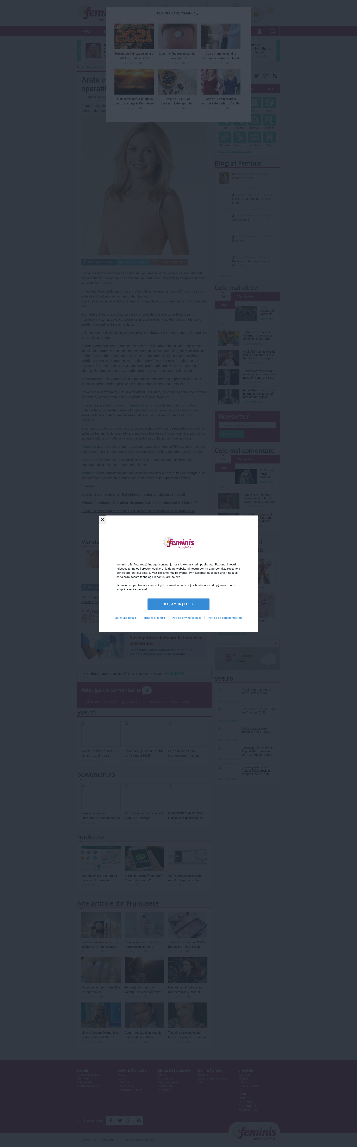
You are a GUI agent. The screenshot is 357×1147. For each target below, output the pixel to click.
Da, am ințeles (178, 604)
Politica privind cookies (186, 617)
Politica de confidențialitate (225, 617)
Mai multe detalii (125, 617)
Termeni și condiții (153, 617)
